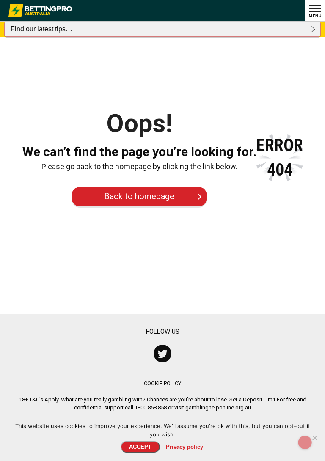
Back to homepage (139, 196)
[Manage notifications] (305, 442)
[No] (314, 438)
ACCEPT (140, 447)
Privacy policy (184, 447)
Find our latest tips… (41, 29)
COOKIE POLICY (162, 383)
